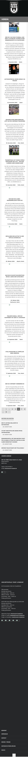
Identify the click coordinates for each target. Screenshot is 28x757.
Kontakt (3, 738)
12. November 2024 (12, 224)
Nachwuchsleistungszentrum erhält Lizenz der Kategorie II (14, 276)
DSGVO (3, 750)
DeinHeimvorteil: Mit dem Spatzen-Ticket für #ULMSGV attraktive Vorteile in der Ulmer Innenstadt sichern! (13, 440)
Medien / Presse (5, 742)
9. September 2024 (11, 405)
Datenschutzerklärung (8, 746)
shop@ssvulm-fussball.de (18, 617)
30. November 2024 (12, 102)
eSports (18, 261)
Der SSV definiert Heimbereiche (14, 384)
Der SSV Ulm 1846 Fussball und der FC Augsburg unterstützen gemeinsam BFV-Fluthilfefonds (15, 39)
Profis (19, 185)
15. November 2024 (10, 185)
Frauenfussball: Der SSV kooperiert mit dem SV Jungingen (15, 316)
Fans (19, 143)
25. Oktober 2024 (10, 261)
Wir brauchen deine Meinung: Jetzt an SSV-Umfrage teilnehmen (14, 120)
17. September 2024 (11, 373)
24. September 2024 (12, 339)
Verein (20, 62)
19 (6, 412)
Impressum (4, 734)
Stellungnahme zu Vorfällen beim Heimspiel (15, 352)
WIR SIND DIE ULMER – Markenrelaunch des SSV (15, 199)
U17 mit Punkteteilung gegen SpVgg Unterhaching (11, 431)
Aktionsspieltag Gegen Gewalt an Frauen (14, 79)
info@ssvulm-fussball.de (11, 468)
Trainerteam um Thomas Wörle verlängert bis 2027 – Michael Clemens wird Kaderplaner (14, 161)
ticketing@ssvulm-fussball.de (17, 615)
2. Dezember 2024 (12, 62)
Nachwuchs (13, 302)
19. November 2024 (11, 143)
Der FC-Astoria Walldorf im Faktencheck (9, 423)
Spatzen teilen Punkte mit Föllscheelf (12, 448)
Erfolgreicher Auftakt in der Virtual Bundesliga (15, 237)
